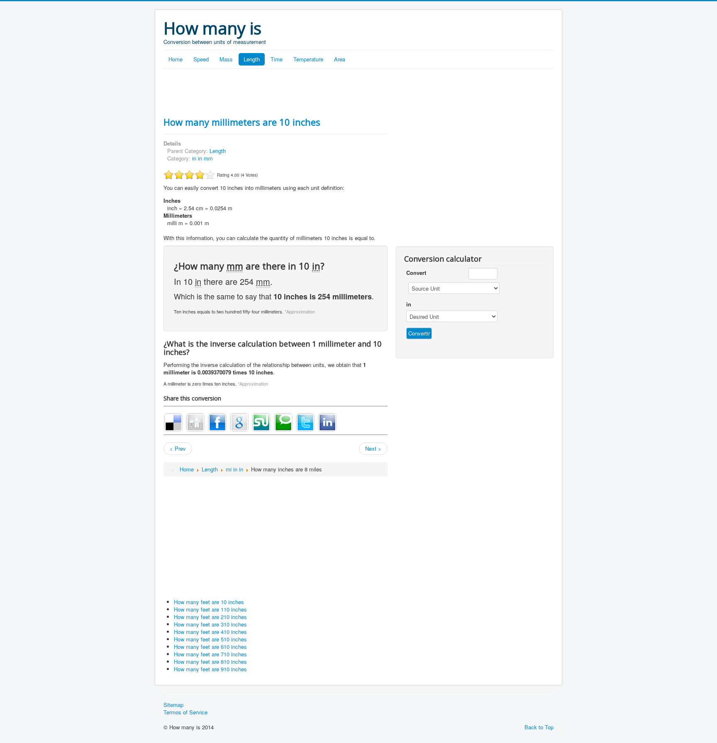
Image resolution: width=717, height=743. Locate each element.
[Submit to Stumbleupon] (261, 421)
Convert (416, 273)
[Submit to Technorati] (283, 421)
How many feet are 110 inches (210, 609)
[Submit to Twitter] (305, 421)
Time (277, 59)
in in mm (202, 158)
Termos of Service (185, 712)
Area (339, 59)
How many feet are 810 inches (210, 661)
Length (252, 59)
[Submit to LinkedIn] (327, 421)
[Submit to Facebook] (217, 421)
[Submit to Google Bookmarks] (239, 421)
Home (175, 59)
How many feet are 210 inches (210, 617)
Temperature (308, 59)
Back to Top (539, 727)
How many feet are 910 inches (210, 669)
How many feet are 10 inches (209, 602)
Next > (373, 448)
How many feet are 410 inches (210, 632)
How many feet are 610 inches (210, 647)
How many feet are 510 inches (210, 639)
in (408, 304)
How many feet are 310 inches (210, 624)
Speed (201, 59)
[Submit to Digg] (195, 421)
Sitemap (173, 705)
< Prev (178, 448)
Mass (226, 59)
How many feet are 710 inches (210, 654)
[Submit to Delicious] (173, 421)
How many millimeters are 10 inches (241, 122)
